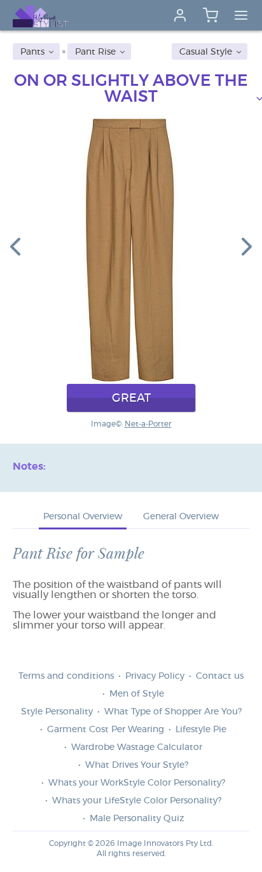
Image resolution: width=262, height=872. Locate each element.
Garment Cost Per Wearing (105, 729)
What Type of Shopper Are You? (173, 711)
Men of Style (136, 694)
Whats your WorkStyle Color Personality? (136, 783)
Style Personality (57, 711)
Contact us (220, 676)
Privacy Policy (154, 676)
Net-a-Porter (148, 424)
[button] (15, 246)
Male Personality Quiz (137, 818)
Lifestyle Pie (201, 729)
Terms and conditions (66, 676)
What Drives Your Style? (136, 765)
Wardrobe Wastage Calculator (136, 747)
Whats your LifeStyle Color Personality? (136, 800)
